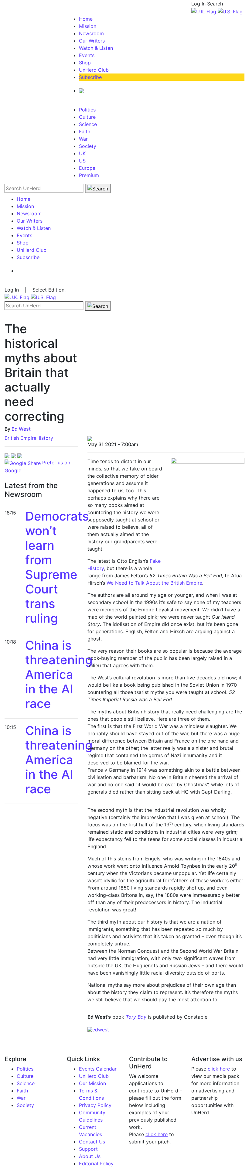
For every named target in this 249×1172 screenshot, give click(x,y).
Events (86, 55)
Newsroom (91, 33)
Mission (87, 26)
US (82, 161)
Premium (89, 175)
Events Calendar (98, 1069)
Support (88, 1149)
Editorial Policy (96, 1163)
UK (82, 153)
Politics (87, 110)
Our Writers (92, 41)
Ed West (21, 429)
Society (87, 146)
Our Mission (92, 1083)
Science (88, 124)
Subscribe (90, 77)
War (83, 139)
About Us (90, 1156)
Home (86, 19)
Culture (87, 117)
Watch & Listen (96, 48)
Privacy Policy (95, 1105)
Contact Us (92, 1142)
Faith (84, 131)
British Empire (20, 438)
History (44, 438)
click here (156, 1134)
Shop (85, 63)
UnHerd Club (94, 70)
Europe (87, 168)
